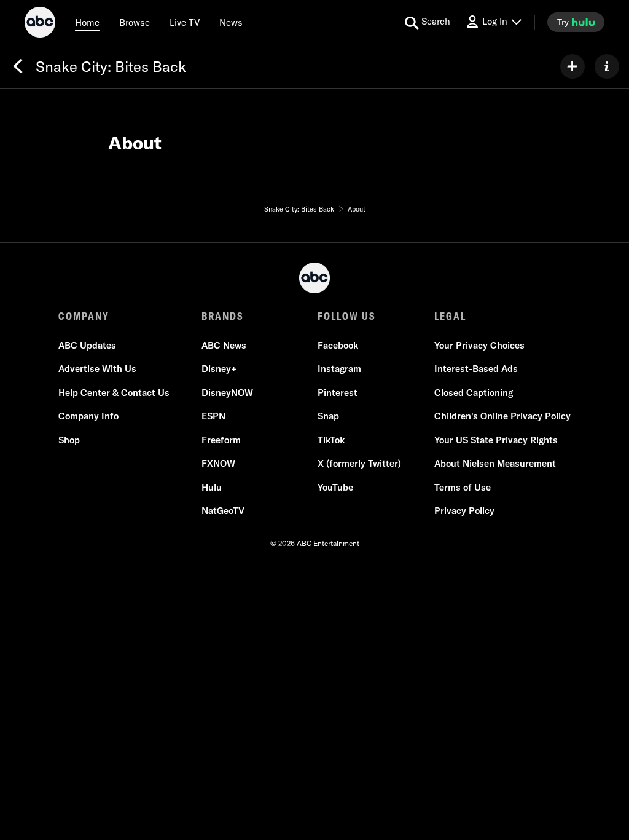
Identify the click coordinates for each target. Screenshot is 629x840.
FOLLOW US (347, 316)
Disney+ (218, 368)
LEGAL (450, 316)
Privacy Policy (464, 511)
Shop (69, 440)
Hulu (211, 487)
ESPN (213, 416)
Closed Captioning (473, 392)
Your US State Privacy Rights (496, 440)
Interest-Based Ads (476, 368)
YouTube (335, 487)
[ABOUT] (607, 66)
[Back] (18, 66)
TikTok (331, 440)
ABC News (223, 345)
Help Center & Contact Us (114, 392)
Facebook (338, 345)
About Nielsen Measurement (495, 463)
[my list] (572, 66)
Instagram (339, 368)
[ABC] (40, 24)
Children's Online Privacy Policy (502, 416)
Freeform (221, 440)
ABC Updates (87, 345)
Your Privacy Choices (479, 345)
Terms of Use (462, 487)
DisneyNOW (227, 392)
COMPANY (83, 316)
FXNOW (218, 463)
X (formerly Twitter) (359, 463)
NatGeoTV (222, 511)
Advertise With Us (97, 368)
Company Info (88, 416)
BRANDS (222, 316)
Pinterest (337, 392)
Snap (328, 416)
